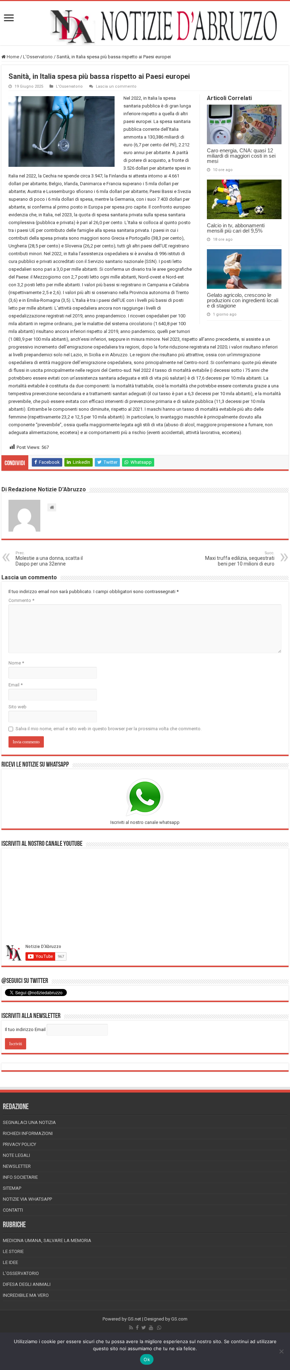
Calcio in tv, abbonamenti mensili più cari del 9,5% (236, 228)
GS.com (179, 1319)
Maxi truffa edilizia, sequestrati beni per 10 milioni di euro (239, 559)
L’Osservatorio (21, 1273)
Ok (147, 1359)
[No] (281, 1351)
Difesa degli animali (27, 1284)
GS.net (134, 1319)
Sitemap (12, 1188)
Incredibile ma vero (26, 1295)
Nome (16, 663)
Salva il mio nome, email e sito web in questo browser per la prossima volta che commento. (109, 728)
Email (15, 684)
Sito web (17, 706)
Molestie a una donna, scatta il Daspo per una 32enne (49, 559)
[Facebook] (137, 1327)
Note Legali (16, 1155)
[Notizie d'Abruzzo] (145, 26)
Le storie (13, 1251)
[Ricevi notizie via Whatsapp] (159, 1327)
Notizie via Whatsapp (27, 1199)
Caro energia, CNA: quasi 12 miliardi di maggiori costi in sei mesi (241, 155)
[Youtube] (151, 1327)
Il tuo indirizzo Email (25, 1029)
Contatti (13, 1210)
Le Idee (10, 1262)
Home (12, 56)
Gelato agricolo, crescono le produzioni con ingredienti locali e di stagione (242, 300)
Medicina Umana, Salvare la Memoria (47, 1240)
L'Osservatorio (38, 56)
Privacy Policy (19, 1144)
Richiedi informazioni (28, 1133)
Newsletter (17, 1166)
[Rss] (131, 1327)
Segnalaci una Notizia (29, 1122)
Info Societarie (20, 1177)
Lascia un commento (116, 86)
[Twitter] (144, 1327)
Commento (21, 600)
